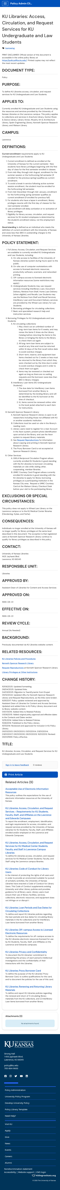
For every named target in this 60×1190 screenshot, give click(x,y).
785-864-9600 (11, 1068)
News (7, 1143)
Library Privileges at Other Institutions (19, 672)
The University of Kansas (47, 1180)
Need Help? (10, 1115)
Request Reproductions (28, 440)
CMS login (41, 1172)
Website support (26, 1172)
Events (8, 1149)
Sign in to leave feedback (17, 765)
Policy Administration (15, 1090)
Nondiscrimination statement (18, 1168)
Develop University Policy (17, 1102)
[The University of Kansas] (18, 1044)
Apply (7, 1130)
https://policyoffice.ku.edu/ (14, 60)
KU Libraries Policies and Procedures (19, 659)
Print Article (15, 774)
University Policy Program (17, 1096)
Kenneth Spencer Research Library (18, 663)
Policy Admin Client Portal (22, 3)
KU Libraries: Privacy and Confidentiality (26, 951)
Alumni (8, 1162)
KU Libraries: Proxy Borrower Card (23, 970)
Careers (8, 1156)
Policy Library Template (16, 1109)
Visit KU (8, 1124)
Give (7, 1137)
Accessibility (10, 1172)
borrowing (10, 48)
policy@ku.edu (11, 1065)
